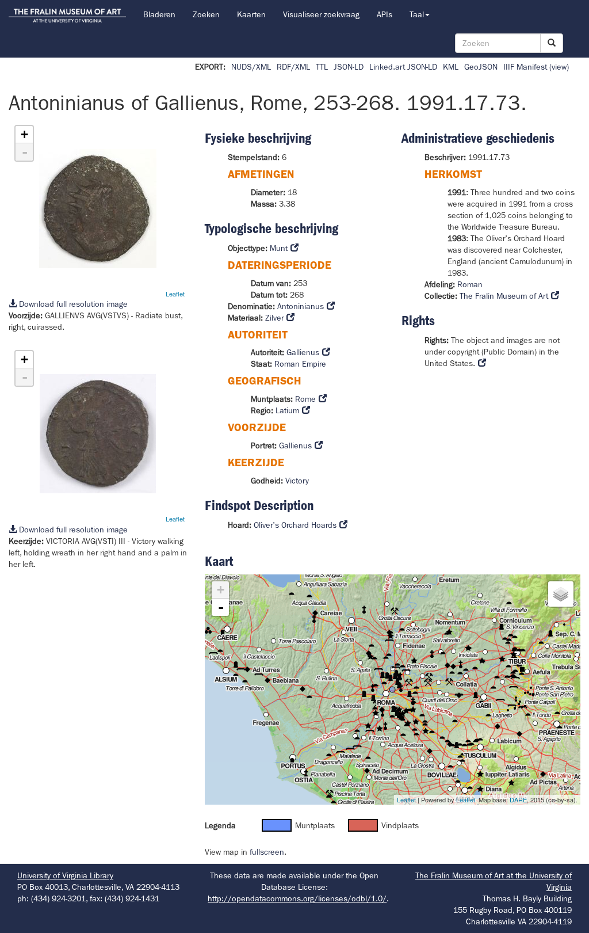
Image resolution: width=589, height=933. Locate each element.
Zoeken (206, 14)
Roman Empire (300, 364)
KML (450, 67)
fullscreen (267, 852)
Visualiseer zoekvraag (321, 14)
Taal (417, 14)
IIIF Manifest (525, 67)
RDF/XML (293, 67)
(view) (559, 67)
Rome (305, 399)
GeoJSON (481, 67)
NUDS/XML (251, 67)
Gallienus (302, 352)
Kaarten (251, 14)
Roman (470, 284)
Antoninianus (300, 306)
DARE (518, 799)
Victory (297, 480)
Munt (279, 248)
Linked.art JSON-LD (403, 67)
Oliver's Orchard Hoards (295, 525)
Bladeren (159, 14)
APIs (384, 14)
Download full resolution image (72, 304)
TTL (322, 67)
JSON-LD (349, 67)
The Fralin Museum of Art (504, 296)
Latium (287, 410)
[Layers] (560, 594)
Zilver (274, 318)
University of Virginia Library (65, 875)
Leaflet (175, 293)
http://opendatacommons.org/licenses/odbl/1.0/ (297, 898)
